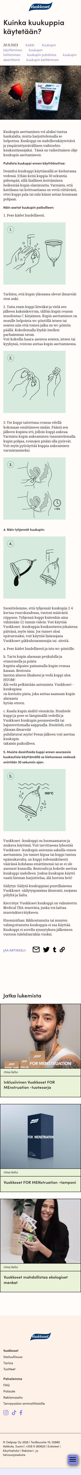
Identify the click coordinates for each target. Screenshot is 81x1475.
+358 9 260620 (35, 1446)
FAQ (6, 1385)
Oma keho (11, 1072)
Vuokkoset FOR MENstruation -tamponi (40, 1182)
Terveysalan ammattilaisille (24, 1403)
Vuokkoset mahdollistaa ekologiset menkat (36, 1279)
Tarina (8, 1363)
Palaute (9, 1391)
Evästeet (53, 1446)
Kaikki (30, 45)
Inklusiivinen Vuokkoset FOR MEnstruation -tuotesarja (29, 1084)
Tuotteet (9, 1369)
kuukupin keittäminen (42, 59)
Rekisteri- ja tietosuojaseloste (20, 1452)
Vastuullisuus (12, 1356)
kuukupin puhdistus (41, 54)
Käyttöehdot (11, 1450)
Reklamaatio (13, 1397)
